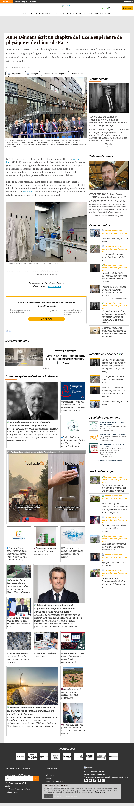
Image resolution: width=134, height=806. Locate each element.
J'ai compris (48, 796)
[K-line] (20, 756)
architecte (28, 191)
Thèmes (8, 792)
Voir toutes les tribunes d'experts (109, 215)
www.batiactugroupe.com (94, 774)
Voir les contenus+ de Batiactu (17, 789)
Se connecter (54, 286)
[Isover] (67, 756)
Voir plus (109, 144)
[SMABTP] (32, 756)
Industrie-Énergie (74, 13)
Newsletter (128, 2)
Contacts (50, 775)
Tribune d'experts (103, 13)
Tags (16, 792)
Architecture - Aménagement (55, 74)
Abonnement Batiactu (55, 781)
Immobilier (59, 13)
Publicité (49, 778)
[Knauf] (101, 756)
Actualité (7, 2)
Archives (9, 786)
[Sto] (113, 756)
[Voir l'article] (83, 452)
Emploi (33, 2)
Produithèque (21, 2)
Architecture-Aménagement (40, 13)
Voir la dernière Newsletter (16, 783)
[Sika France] (78, 756)
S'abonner (127, 8)
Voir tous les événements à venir (108, 461)
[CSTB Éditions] (90, 756)
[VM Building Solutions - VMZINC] (55, 756)
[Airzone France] (44, 756)
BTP (24, 13)
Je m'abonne (46, 319)
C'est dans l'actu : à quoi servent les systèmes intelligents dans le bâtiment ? (31, 452)
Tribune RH (88, 13)
